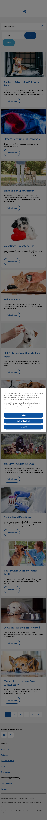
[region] (23, 410)
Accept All (23, 427)
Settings (23, 415)
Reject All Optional (23, 421)
